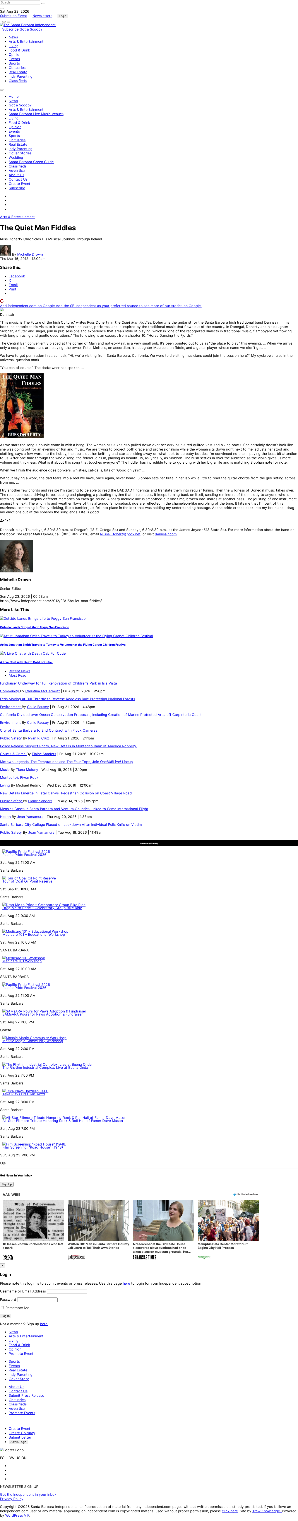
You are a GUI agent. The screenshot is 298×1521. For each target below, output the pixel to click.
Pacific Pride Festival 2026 (24, 854)
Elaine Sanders (44, 754)
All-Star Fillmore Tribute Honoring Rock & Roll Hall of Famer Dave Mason (62, 1120)
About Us (16, 175)
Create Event (19, 183)
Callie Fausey (38, 707)
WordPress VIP (17, 1515)
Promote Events (22, 1413)
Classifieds (18, 81)
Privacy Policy (11, 1499)
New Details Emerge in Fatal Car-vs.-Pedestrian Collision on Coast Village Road (66, 793)
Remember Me (16, 1308)
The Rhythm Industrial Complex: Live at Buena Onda (45, 1067)
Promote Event (21, 1353)
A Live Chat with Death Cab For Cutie (26, 662)
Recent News (19, 671)
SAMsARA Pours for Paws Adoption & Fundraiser (42, 1014)
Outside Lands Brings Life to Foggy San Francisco (34, 627)
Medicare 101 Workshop (22, 961)
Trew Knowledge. (267, 1511)
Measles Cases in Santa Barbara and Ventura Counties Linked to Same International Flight (74, 809)
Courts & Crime (13, 754)
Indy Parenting (21, 76)
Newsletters (42, 16)
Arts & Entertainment (26, 41)
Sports (14, 63)
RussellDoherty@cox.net (120, 534)
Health (6, 816)
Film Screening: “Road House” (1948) (32, 1147)
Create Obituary (22, 1433)
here (126, 1283)
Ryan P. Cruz (38, 738)
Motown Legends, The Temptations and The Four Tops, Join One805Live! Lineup (66, 762)
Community (10, 691)
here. (44, 1324)
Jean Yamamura (30, 816)
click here (230, 1511)
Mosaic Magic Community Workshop (32, 1041)
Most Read (17, 675)
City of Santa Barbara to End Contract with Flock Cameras (48, 730)
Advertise (17, 170)
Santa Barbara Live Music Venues (36, 114)
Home (14, 96)
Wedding (16, 157)
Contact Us (18, 179)
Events (14, 59)
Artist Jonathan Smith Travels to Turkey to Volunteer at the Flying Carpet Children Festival (63, 644)
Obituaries (17, 67)
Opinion (15, 54)
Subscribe (11, 29)
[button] (33, 1230)
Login (62, 16)
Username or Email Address (23, 1291)
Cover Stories (20, 153)
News (13, 37)
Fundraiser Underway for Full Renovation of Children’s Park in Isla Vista (58, 683)
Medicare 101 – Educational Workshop (33, 934)
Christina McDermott (42, 691)
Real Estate (18, 72)
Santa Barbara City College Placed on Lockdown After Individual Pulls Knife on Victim (71, 824)
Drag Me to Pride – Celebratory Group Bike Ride (42, 908)
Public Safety (11, 738)
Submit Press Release (26, 1395)
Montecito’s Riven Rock (19, 777)
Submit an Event (13, 16)
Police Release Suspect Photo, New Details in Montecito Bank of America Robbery (68, 746)
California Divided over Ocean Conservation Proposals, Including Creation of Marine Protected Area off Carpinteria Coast (101, 714)
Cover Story (19, 1379)
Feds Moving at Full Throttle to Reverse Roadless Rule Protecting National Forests (67, 699)
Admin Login (18, 1442)
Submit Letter (20, 1437)
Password (8, 1299)
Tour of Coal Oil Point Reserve (27, 881)
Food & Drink (19, 50)
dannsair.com (166, 534)
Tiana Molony (27, 769)
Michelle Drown (30, 254)
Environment (11, 707)
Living (14, 46)
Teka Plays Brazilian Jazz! (23, 1094)
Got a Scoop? (31, 29)
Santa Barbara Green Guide (31, 162)
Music (5, 769)
